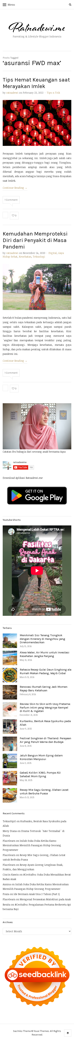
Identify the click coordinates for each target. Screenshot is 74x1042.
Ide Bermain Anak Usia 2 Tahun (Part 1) (37, 894)
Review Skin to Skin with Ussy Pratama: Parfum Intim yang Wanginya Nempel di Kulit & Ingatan (45, 707)
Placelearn (9, 840)
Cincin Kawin (11, 874)
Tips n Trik (53, 92)
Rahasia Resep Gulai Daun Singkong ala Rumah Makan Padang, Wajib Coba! (45, 671)
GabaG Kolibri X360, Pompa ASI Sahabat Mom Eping (40, 774)
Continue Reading (15, 187)
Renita (6, 904)
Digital (52, 253)
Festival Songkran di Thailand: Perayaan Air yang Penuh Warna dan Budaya (45, 740)
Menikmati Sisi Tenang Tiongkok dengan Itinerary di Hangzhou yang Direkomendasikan (42, 639)
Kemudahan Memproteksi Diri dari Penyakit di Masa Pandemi (35, 240)
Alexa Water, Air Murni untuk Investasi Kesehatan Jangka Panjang (44, 654)
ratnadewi (12, 92)
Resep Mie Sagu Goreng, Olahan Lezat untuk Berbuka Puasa (44, 791)
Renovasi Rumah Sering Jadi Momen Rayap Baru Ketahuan (43, 688)
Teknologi (39, 256)
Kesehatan (25, 256)
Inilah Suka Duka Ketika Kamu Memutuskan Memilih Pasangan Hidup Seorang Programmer (32, 845)
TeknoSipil (9, 821)
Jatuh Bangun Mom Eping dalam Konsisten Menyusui (41, 757)
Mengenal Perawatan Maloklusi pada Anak (45, 899)
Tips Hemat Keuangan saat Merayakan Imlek (36, 82)
